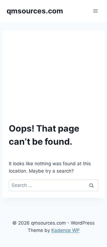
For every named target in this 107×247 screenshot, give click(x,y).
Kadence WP (65, 230)
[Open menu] (95, 11)
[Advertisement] (53, 72)
